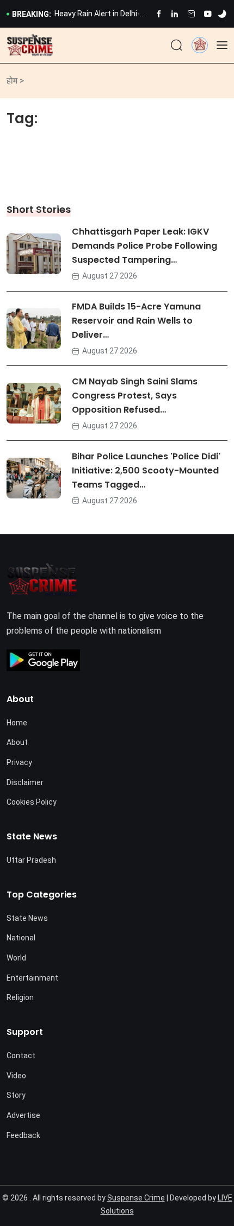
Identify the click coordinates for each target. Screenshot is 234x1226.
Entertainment (32, 978)
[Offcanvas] (222, 45)
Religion (20, 997)
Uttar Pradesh (31, 860)
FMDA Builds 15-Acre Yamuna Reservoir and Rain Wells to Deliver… (136, 321)
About (17, 742)
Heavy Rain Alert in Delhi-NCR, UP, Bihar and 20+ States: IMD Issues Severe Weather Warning (100, 14)
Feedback (23, 1135)
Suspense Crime (136, 1197)
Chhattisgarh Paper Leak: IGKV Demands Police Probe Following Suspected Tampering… (144, 246)
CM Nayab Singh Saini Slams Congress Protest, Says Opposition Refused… (135, 395)
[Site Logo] (30, 45)
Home (17, 722)
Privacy (19, 762)
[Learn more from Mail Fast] (191, 14)
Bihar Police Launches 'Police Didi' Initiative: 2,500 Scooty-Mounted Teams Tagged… (146, 470)
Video (16, 1075)
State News (27, 918)
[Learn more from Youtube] (207, 14)
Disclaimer (25, 782)
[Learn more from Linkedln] (175, 14)
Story (16, 1095)
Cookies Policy (32, 802)
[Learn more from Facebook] (158, 14)
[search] (176, 45)
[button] (200, 45)
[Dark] (222, 14)
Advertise (23, 1115)
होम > (15, 80)
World (16, 957)
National (21, 937)
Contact (21, 1055)
